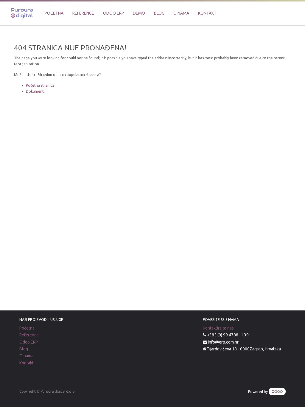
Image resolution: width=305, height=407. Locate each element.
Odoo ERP (28, 342)
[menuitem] (54, 13)
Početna (27, 328)
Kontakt (26, 363)
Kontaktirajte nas (218, 328)
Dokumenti (35, 91)
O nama (26, 355)
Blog (23, 349)
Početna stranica (40, 85)
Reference (29, 335)
